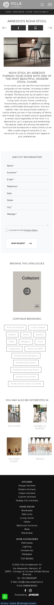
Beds (26, 529)
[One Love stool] (5, 28)
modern (12, 334)
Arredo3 (39, 334)
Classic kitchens (27, 493)
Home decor (27, 506)
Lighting (27, 546)
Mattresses (27, 543)
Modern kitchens (27, 489)
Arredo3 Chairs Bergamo (26, 356)
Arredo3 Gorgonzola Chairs (26, 370)
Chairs (29, 12)
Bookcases (27, 510)
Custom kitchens (27, 497)
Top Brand (27, 558)
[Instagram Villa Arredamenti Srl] (29, 590)
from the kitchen (15, 327)
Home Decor (18, 12)
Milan (11, 341)
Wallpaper (27, 554)
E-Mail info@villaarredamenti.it (27, 582)
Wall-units (27, 514)
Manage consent (28, 603)
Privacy (4, 603)
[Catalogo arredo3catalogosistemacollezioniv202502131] (27, 291)
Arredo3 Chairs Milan (26, 377)
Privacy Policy (31, 230)
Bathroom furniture (27, 525)
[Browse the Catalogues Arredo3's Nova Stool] (35, 27)
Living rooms (27, 518)
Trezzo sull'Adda (35, 349)
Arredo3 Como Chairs (26, 362)
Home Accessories (27, 539)
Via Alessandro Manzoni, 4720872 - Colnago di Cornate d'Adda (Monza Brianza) (27, 571)
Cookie (13, 603)
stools (26, 334)
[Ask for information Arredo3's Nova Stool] (18, 27)
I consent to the (23, 230)
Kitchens (27, 482)
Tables (27, 522)
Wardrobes (27, 533)
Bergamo (25, 341)
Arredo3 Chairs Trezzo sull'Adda (26, 384)
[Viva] (48, 28)
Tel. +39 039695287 (27, 578)
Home (8, 12)
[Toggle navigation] (50, 4)
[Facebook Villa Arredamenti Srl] (24, 590)
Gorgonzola (14, 349)
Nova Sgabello (41, 12)
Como (40, 341)
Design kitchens (27, 485)
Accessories (27, 550)
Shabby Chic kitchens (27, 500)
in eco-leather (38, 327)
